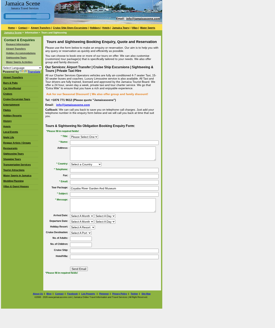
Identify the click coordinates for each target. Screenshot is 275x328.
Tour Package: (60, 187)
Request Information (17, 44)
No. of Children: (59, 244)
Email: (64, 181)
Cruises (7, 93)
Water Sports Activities (19, 62)
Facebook (72, 293)
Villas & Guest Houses (16, 186)
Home (11, 27)
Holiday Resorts (12, 115)
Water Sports (147, 27)
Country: (63, 163)
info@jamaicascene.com (143, 18)
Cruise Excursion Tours (16, 99)
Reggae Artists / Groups (17, 142)
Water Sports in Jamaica (17, 175)
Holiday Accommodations (21, 53)
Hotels (106, 27)
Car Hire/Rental (12, 88)
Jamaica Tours (120, 27)
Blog (49, 293)
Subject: (63, 193)
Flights (7, 110)
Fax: (65, 175)
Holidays (95, 27)
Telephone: (62, 169)
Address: (62, 148)
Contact (22, 27)
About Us (38, 293)
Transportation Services (17, 164)
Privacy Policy (119, 293)
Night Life (8, 137)
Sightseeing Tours (16, 57)
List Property (88, 293)
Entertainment (11, 104)
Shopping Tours (12, 159)
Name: (64, 141)
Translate (34, 71)
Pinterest (104, 293)
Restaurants (10, 148)
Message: (62, 199)
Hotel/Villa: (62, 256)
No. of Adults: (60, 238)
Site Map (146, 293)
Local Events (10, 132)
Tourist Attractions (14, 170)
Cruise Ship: (61, 250)
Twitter (134, 293)
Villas (134, 27)
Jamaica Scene (13, 32)
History (7, 121)
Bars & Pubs (10, 83)
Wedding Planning (13, 181)
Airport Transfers (41, 27)
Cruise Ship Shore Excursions (70, 27)
